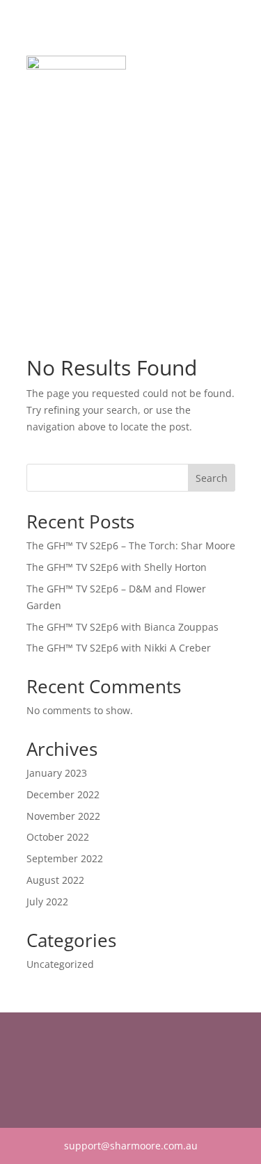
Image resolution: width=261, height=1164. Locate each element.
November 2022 (63, 816)
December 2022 (63, 794)
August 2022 (55, 880)
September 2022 (64, 858)
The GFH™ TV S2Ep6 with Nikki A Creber (118, 647)
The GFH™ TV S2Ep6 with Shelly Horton (116, 567)
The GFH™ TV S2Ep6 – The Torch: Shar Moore (130, 545)
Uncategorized (60, 964)
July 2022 (47, 901)
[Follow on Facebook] (37, 1069)
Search (212, 478)
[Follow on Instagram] (65, 1069)
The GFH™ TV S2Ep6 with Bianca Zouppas (122, 626)
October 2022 (57, 836)
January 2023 (56, 772)
